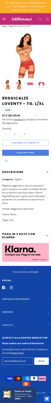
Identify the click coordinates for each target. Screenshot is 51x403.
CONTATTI (7, 325)
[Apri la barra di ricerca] (40, 19)
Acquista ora (25, 152)
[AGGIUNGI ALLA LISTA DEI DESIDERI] (6, 161)
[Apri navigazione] (3, 19)
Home (4, 26)
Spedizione (19, 119)
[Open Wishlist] (47, 399)
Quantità (6, 128)
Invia (41, 361)
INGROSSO (7, 312)
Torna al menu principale (25, 271)
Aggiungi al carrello (25, 142)
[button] (25, 172)
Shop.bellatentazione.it (16, 299)
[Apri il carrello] (47, 19)
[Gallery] (25, 61)
